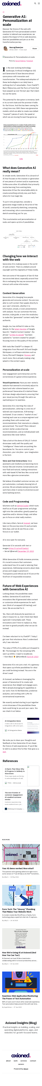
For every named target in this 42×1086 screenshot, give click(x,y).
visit (4, 752)
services (23, 1061)
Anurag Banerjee (16, 47)
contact (33, 1061)
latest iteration (21, 329)
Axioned (26, 523)
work (15, 1061)
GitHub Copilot (23, 506)
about (8, 1061)
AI (3, 12)
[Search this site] (35, 3)
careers (21, 1064)
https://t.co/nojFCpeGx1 (19, 548)
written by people (17, 335)
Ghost (25, 1069)
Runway (27, 355)
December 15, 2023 (26, 551)
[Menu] (39, 3)
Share (34, 48)
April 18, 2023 (32, 657)
